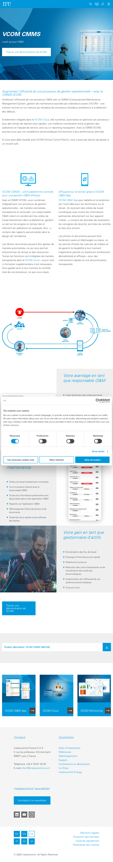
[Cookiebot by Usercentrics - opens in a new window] (98, 401)
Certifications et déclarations (74, 764)
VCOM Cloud (42, 119)
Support (63, 760)
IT (17, 841)
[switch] (43, 441)
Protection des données (86, 836)
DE (16, 833)
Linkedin (17, 815)
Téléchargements (68, 756)
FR (31, 833)
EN (24, 833)
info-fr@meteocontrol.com (35, 768)
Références (65, 752)
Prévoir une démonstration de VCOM (26, 52)
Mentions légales (89, 832)
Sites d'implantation (69, 748)
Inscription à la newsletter (32, 800)
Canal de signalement (87, 840)
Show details (98, 451)
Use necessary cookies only (20, 460)
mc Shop (63, 768)
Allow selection (56, 460)
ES (24, 841)
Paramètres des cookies (86, 844)
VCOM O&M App (68, 200)
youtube (24, 815)
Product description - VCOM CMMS (27, 647)
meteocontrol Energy (70, 772)
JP (31, 841)
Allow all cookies (92, 460)
